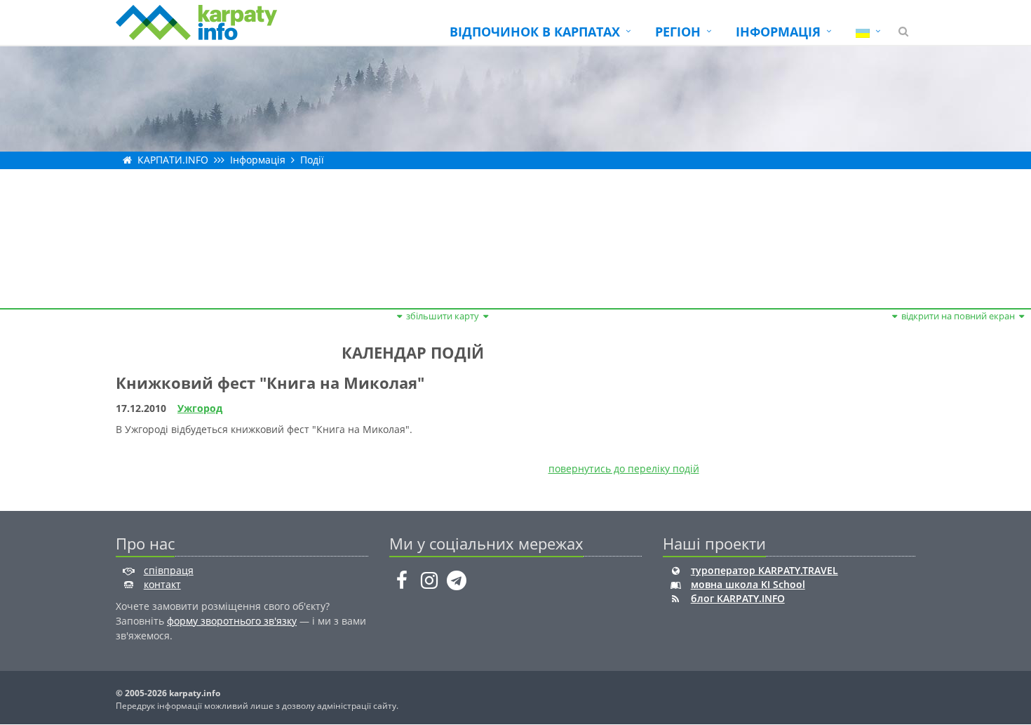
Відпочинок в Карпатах (535, 31)
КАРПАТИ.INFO (172, 159)
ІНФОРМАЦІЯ (778, 31)
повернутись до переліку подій (623, 468)
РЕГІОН (678, 31)
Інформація (257, 159)
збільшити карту (442, 316)
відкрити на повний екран (958, 316)
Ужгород (199, 408)
